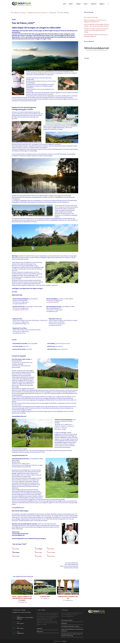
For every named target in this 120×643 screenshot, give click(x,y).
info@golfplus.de (20, 633)
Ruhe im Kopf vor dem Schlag (90, 17)
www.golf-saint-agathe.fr (52, 302)
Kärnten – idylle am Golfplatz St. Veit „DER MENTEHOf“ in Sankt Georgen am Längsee (22, 598)
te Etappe (39, 552)
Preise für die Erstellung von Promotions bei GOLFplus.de (72, 630)
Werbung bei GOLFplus (66, 620)
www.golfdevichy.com (18, 507)
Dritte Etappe (50, 549)
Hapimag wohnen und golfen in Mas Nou (68, 597)
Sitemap (64, 641)
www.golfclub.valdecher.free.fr (20, 310)
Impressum (39, 628)
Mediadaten (64, 623)
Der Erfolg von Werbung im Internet (70, 626)
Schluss (49, 556)
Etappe (40, 549)
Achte (36, 556)
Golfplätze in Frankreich (19, 12)
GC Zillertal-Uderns (45, 596)
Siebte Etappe (16, 556)
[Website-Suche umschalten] (107, 3)
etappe (53, 556)
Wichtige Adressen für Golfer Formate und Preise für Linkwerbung (71, 634)
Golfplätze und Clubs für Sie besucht (37, 12)
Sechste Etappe (51, 552)
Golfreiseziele (52, 12)
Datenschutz (40, 631)
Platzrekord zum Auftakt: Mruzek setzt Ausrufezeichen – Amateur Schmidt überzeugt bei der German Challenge (96, 30)
